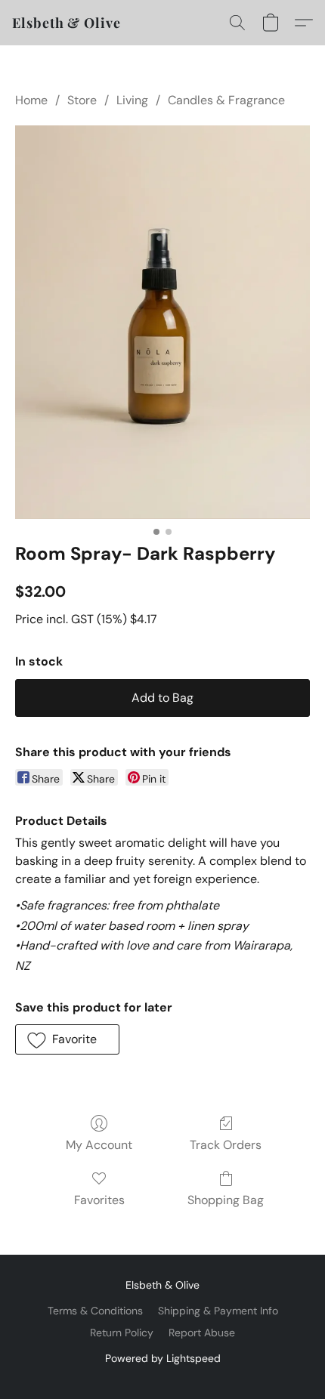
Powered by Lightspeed (163, 1358)
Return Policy (121, 1332)
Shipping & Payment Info (218, 1310)
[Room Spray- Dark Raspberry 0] (162, 321)
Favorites (99, 1200)
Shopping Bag (225, 1200)
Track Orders (226, 1145)
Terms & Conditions (95, 1310)
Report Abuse (202, 1332)
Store (82, 100)
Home (31, 100)
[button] (66, 22)
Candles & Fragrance (226, 100)
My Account (99, 1145)
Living (132, 100)
